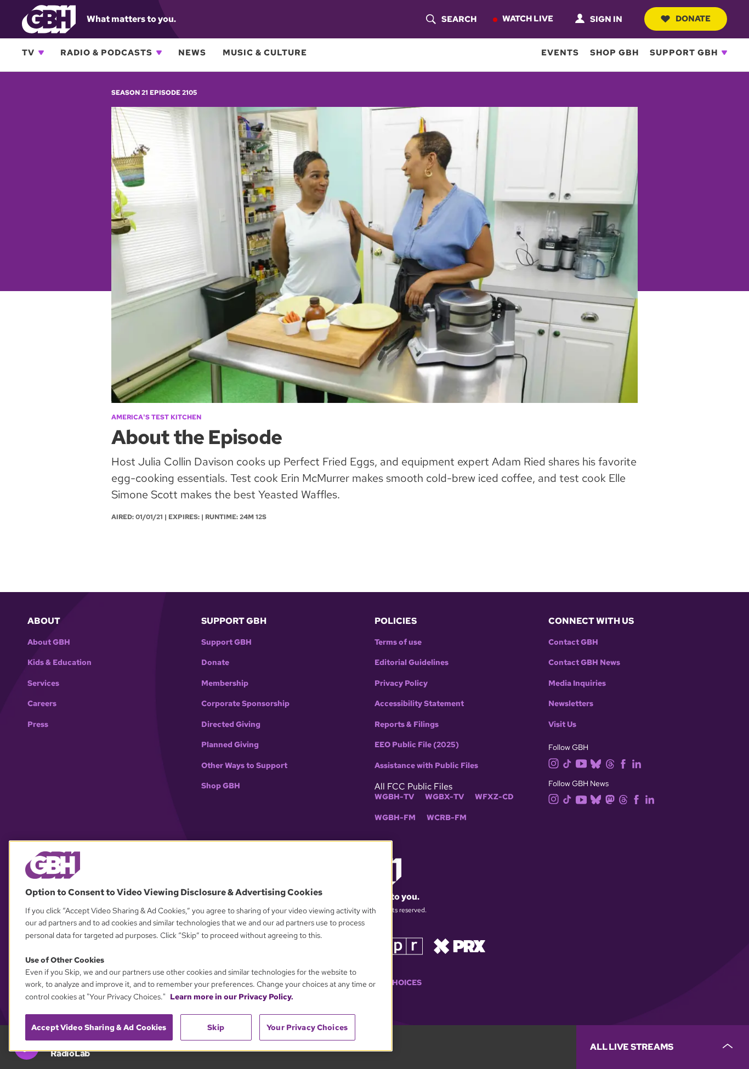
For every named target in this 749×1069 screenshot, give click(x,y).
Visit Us (562, 724)
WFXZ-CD (494, 796)
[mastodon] (610, 798)
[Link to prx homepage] (459, 945)
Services (43, 683)
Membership (224, 683)
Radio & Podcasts (106, 52)
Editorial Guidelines (411, 662)
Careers (41, 703)
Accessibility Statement (419, 703)
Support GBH (684, 52)
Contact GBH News (584, 662)
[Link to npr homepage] (398, 945)
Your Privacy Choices (307, 1027)
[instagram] (553, 762)
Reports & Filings (406, 724)
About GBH (48, 642)
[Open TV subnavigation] (41, 52)
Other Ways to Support (244, 765)
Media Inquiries (577, 683)
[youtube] (581, 762)
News (192, 52)
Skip (215, 1027)
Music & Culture (265, 52)
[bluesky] (596, 763)
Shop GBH (614, 52)
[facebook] (623, 763)
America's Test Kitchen (156, 417)
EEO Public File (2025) (416, 744)
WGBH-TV (394, 796)
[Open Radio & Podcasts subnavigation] (159, 52)
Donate (693, 18)
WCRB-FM (447, 817)
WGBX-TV (444, 796)
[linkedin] (637, 763)
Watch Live (527, 18)
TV (28, 52)
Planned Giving (230, 744)
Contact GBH (573, 642)
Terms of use (398, 642)
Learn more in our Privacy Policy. (231, 997)
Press (37, 724)
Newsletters (570, 703)
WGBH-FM (395, 817)
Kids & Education (59, 662)
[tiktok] (567, 763)
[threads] (610, 763)
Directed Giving (230, 724)
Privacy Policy (401, 683)
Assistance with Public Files (426, 765)
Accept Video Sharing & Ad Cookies (99, 1027)
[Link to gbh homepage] (49, 18)
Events (560, 52)
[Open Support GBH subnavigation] (724, 52)
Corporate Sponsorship (245, 703)
